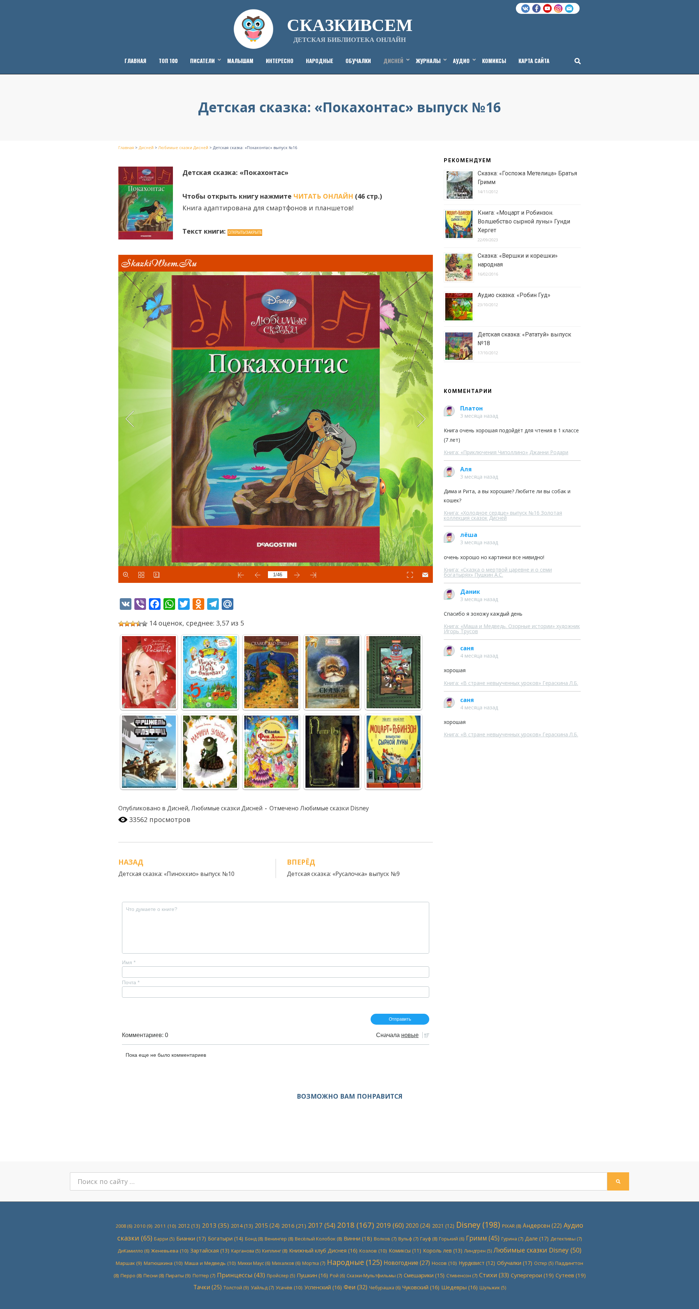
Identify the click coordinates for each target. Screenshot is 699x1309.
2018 (355, 1225)
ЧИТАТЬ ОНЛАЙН (323, 196)
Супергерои (532, 1275)
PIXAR (511, 1226)
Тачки (207, 1287)
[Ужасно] (121, 624)
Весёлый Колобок (318, 1238)
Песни (153, 1275)
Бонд (254, 1238)
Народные (319, 61)
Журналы (428, 61)
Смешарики (424, 1275)
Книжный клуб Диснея (323, 1250)
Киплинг (274, 1250)
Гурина (512, 1238)
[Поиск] (576, 61)
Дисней (393, 61)
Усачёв (289, 1287)
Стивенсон (461, 1275)
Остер (543, 1263)
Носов (444, 1263)
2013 (215, 1225)
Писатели (202, 61)
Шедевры (459, 1287)
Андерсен (542, 1226)
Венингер (279, 1238)
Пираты (178, 1275)
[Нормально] (133, 624)
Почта (130, 982)
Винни (358, 1238)
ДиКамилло (133, 1251)
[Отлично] (144, 624)
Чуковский (420, 1287)
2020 (418, 1226)
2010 (143, 1226)
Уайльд (262, 1287)
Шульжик (492, 1288)
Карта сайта (533, 61)
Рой (337, 1276)
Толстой (236, 1287)
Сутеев (571, 1275)
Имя (128, 962)
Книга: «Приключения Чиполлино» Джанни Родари (506, 452)
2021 (443, 1225)
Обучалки (358, 61)
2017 (321, 1225)
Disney (478, 1225)
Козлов (373, 1250)
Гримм (482, 1238)
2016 (293, 1225)
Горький (451, 1239)
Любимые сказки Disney (334, 808)
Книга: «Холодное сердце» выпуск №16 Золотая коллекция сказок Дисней (503, 515)
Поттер (204, 1275)
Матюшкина (163, 1263)
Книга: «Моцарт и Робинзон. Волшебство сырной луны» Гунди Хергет (524, 221)
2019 (390, 1225)
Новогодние (407, 1263)
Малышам (240, 61)
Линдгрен (478, 1251)
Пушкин (312, 1275)
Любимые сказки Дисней (226, 808)
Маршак (129, 1263)
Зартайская (209, 1250)
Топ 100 (168, 61)
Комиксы (494, 61)
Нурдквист (477, 1262)
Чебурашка (384, 1288)
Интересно (279, 61)
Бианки (191, 1238)
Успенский (323, 1287)
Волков (385, 1238)
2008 (124, 1226)
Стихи (494, 1275)
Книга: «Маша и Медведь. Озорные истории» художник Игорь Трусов (512, 629)
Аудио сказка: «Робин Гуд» (514, 295)
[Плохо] (127, 624)
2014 (242, 1225)
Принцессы (241, 1275)
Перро (131, 1275)
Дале (537, 1238)
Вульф (408, 1238)
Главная (135, 61)
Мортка (313, 1263)
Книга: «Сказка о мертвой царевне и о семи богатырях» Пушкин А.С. (498, 572)
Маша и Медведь (210, 1263)
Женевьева (170, 1250)
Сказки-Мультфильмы (374, 1275)
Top (681, 1291)
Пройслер (281, 1276)
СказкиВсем (349, 24)
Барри (164, 1239)
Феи (355, 1287)
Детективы (566, 1238)
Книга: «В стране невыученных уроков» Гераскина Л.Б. (511, 682)
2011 (165, 1226)
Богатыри (225, 1238)
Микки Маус (254, 1263)
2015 (267, 1226)
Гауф (428, 1238)
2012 (189, 1225)
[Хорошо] (139, 624)
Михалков (286, 1263)
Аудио (461, 61)
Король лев (442, 1250)
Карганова (245, 1251)
